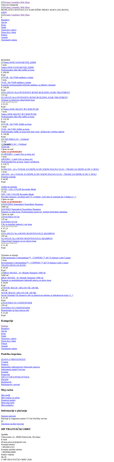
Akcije (4, 22)
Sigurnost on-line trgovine (12, 424)
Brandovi (5, 20)
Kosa (3, 25)
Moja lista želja (7, 402)
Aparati (4, 37)
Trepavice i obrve (8, 30)
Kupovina (5, 374)
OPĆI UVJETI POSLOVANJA (15, 377)
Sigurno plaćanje (8, 416)
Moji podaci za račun (10, 397)
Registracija (6, 382)
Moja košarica (7, 405)
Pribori (4, 35)
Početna (4, 326)
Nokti (3, 27)
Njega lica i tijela (8, 32)
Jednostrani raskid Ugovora (13, 369)
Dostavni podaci (8, 400)
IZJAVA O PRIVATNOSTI (13, 359)
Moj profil (5, 395)
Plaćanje (4, 379)
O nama (4, 362)
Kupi (3, 75)
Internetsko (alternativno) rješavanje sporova (20, 367)
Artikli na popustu (9, 187)
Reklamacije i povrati (10, 384)
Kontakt (4, 372)
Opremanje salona (9, 40)
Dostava (4, 364)
